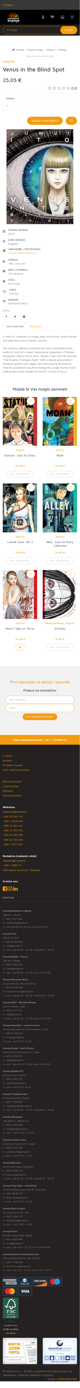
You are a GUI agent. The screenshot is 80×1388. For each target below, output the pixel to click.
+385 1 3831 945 (13, 1239)
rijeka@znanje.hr (15, 968)
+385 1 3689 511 (12, 865)
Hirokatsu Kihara (54, 623)
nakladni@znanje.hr (14, 860)
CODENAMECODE (67, 1378)
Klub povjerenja (12, 781)
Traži (69, 30)
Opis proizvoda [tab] (15, 326)
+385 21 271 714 (13, 1010)
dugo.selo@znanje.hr (17, 1197)
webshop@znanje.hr (15, 811)
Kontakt (7, 760)
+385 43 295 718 (13, 816)
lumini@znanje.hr (15, 1037)
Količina (10, 98)
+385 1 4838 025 (14, 1193)
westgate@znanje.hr (17, 1128)
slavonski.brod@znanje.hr (19, 991)
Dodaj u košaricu (44, 120)
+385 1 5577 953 (13, 844)
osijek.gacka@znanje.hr (18, 1151)
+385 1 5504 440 (13, 821)
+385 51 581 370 (13, 1079)
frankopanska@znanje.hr (19, 1106)
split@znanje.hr (14, 1014)
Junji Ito (20, 450)
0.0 (74, 88)
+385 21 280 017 (14, 1216)
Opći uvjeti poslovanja (16, 769)
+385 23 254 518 (13, 830)
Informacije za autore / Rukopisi (21, 870)
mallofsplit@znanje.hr (17, 1220)
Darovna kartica (12, 795)
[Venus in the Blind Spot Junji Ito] (6, 316)
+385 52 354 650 (13, 839)
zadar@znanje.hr (15, 1060)
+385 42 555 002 (14, 1033)
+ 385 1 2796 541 (14, 1262)
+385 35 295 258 (13, 834)
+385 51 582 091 (13, 825)
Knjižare (8, 4)
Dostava (8, 790)
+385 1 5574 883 (14, 1102)
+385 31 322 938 (14, 1147)
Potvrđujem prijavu (39, 716)
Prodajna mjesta (12, 765)
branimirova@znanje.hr (18, 1266)
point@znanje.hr (14, 1243)
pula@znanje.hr (14, 945)
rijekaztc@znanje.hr (16, 1083)
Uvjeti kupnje (10, 786)
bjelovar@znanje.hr (16, 1174)
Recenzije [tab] (35, 326)
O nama (7, 755)
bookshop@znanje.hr (17, 922)
